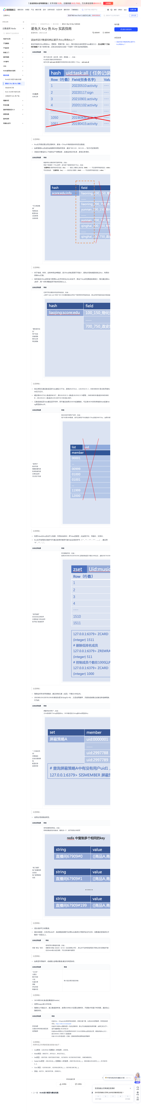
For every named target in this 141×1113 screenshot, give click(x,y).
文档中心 (6, 15)
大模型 (27, 9)
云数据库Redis (9, 28)
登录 (125, 10)
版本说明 (6, 119)
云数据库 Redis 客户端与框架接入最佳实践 (14, 96)
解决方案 (38, 9)
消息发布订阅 (9, 87)
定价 (44, 9)
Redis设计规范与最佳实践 (13, 79)
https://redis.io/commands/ (63, 1024)
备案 (115, 9)
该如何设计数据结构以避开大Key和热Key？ (125, 43)
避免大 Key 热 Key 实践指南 (14, 83)
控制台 (120, 9)
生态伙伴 (59, 9)
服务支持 (67, 9)
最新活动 (20, 9)
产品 (32, 9)
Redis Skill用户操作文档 (12, 92)
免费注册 (133, 9)
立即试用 (133, 15)
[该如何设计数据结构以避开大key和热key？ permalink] (77, 40)
